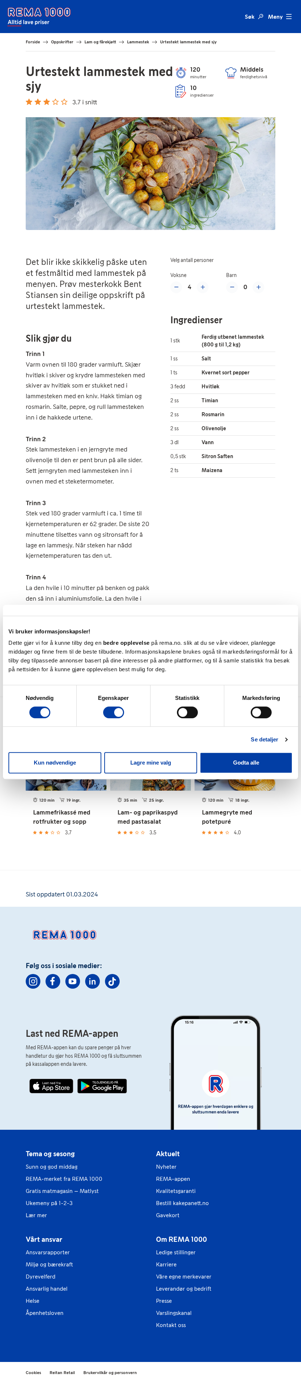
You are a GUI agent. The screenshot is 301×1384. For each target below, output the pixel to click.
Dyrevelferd (40, 1276)
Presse (164, 1300)
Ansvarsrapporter (48, 1252)
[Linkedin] (92, 981)
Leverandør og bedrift (183, 1288)
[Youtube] (72, 981)
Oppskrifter (62, 41)
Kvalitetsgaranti (176, 1190)
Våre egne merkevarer (183, 1276)
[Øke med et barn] (258, 287)
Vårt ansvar (44, 1239)
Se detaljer (264, 739)
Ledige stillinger (176, 1252)
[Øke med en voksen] (202, 287)
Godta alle (246, 762)
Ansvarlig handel (47, 1288)
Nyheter (166, 1166)
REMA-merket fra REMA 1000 (64, 1178)
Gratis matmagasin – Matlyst (62, 1190)
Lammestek (138, 41)
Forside (33, 41)
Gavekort (167, 1215)
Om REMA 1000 (181, 1239)
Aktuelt (168, 1153)
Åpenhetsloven (45, 1312)
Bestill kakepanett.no (182, 1203)
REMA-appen (173, 1178)
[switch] (113, 712)
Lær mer (36, 1215)
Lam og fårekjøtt (100, 41)
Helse (32, 1300)
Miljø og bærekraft (49, 1264)
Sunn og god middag (51, 1166)
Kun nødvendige (55, 762)
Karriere (166, 1264)
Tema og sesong (50, 1153)
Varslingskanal (174, 1312)
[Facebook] (53, 981)
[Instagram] (33, 981)
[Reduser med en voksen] (176, 287)
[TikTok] (112, 981)
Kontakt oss (171, 1325)
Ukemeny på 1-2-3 (49, 1203)
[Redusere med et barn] (232, 287)
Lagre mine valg (150, 762)
